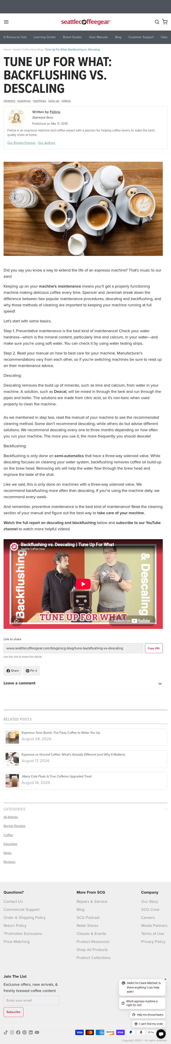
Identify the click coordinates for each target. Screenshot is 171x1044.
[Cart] (164, 21)
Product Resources (93, 942)
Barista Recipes (14, 826)
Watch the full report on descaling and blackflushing (50, 523)
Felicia (55, 111)
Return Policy (15, 925)
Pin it (33, 670)
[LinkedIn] (30, 1032)
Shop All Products (92, 950)
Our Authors (46, 143)
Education (10, 844)
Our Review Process (21, 143)
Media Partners (154, 925)
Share (15, 670)
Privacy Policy (153, 942)
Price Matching (17, 942)
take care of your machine (120, 513)
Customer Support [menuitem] (141, 37)
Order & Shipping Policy (25, 917)
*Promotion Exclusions (23, 933)
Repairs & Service (92, 901)
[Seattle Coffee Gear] (85, 22)
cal (63, 391)
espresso (24, 100)
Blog (80, 909)
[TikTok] (6, 1032)
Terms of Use (152, 933)
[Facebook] (18, 1032)
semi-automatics (69, 456)
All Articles (11, 817)
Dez (57, 391)
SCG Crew (150, 909)
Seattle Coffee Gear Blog (28, 50)
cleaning (9, 100)
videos (66, 100)
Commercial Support (21, 909)
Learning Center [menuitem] (45, 37)
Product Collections (93, 958)
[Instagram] (12, 1032)
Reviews (9, 862)
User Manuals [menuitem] (98, 37)
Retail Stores (87, 925)
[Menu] (8, 21)
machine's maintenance (60, 286)
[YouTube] (37, 1032)
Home (7, 50)
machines (39, 100)
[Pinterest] (24, 1032)
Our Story (149, 901)
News (8, 853)
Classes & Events (91, 933)
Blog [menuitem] (118, 37)
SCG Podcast (88, 917)
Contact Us (13, 901)
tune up (54, 100)
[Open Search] (157, 21)
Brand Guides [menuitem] (72, 37)
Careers (148, 917)
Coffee (8, 835)
